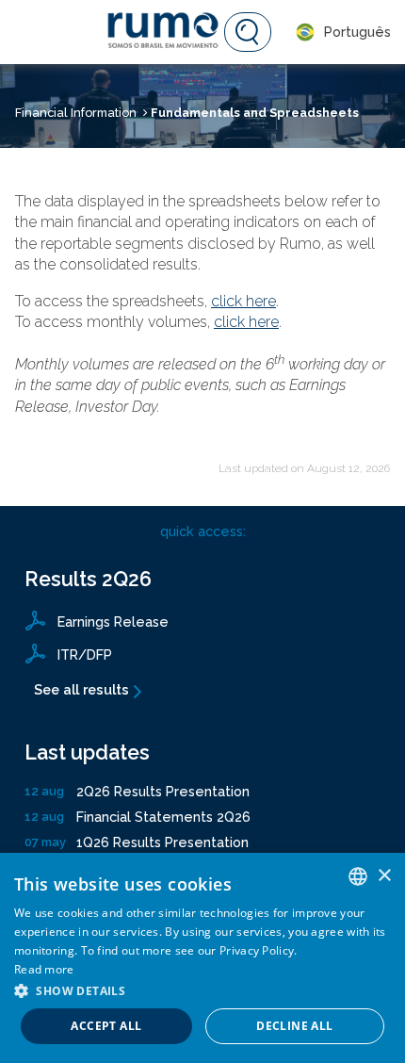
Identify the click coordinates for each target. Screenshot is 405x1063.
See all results (81, 689)
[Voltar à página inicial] (165, 32)
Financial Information (76, 113)
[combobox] (357, 876)
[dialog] (202, 958)
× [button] (384, 876)
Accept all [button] (106, 1026)
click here (243, 301)
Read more (44, 969)
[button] (202, 990)
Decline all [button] (294, 1026)
